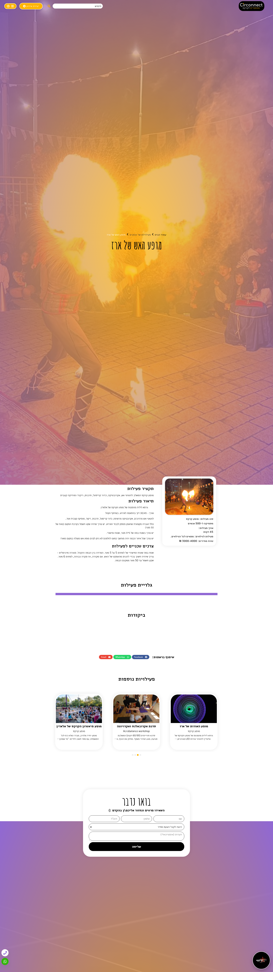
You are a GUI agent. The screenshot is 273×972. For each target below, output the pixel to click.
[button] (140, 657)
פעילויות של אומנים (140, 234)
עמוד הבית (160, 234)
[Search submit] (49, 6)
